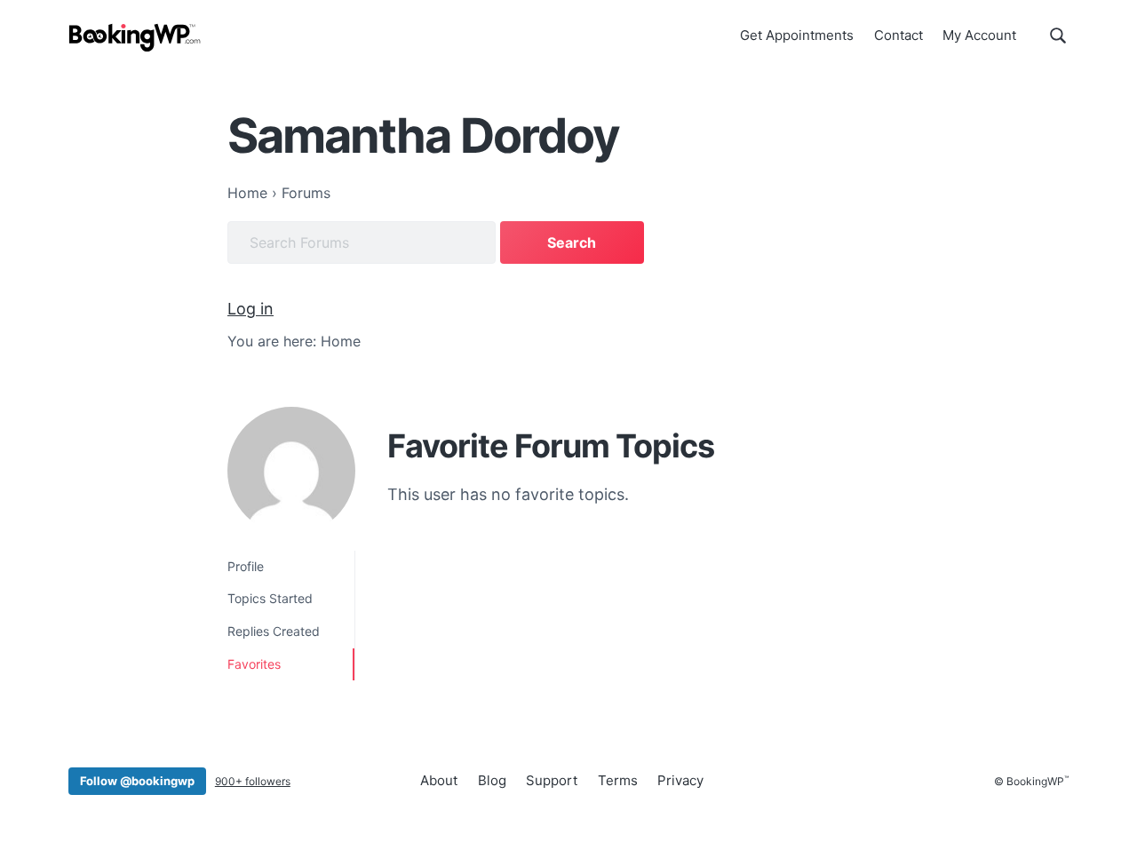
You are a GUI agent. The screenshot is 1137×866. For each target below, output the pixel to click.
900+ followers (252, 781)
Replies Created (273, 631)
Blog (492, 780)
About (438, 780)
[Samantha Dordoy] (291, 471)
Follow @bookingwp (137, 781)
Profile (245, 566)
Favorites (254, 663)
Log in (250, 308)
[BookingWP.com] (135, 37)
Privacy (680, 780)
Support (551, 780)
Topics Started (270, 598)
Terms (618, 780)
